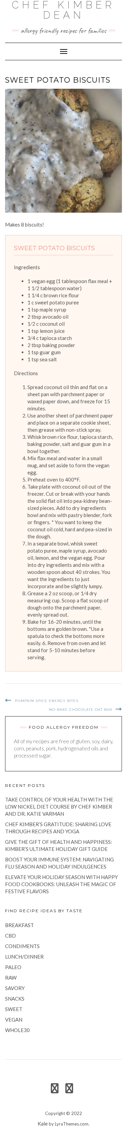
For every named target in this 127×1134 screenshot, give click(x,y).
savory (15, 988)
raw (11, 978)
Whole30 (17, 1030)
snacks (14, 999)
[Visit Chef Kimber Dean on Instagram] (69, 1090)
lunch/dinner (24, 957)
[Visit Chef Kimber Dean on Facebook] (55, 1090)
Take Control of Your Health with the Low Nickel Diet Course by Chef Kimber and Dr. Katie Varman (59, 806)
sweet (13, 1009)
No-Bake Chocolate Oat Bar (80, 709)
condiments (22, 946)
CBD (10, 936)
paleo (13, 967)
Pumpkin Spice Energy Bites (46, 701)
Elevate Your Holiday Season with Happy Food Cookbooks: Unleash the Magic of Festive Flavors (61, 884)
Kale (43, 1123)
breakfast (19, 925)
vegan (13, 1020)
